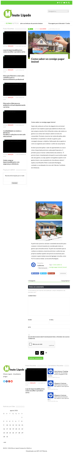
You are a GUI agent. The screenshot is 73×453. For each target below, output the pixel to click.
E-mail (51, 319)
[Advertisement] (46, 79)
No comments (38, 51)
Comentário (32, 295)
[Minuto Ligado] (17, 17)
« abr (4, 442)
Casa (31, 29)
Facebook (35, 273)
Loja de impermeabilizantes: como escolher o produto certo (14, 51)
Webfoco (29, 448)
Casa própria (65, 280)
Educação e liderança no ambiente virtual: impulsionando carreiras (14, 105)
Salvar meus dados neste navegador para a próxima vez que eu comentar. (49, 337)
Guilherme (43, 29)
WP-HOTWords (42, 451)
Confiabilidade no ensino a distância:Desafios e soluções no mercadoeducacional (14, 133)
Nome (30, 319)
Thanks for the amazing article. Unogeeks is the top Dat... (57, 374)
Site (29, 327)
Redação (10, 46)
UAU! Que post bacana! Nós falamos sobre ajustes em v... (58, 386)
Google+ (52, 273)
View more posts (42, 268)
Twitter (44, 273)
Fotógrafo (32, 280)
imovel (64, 267)
